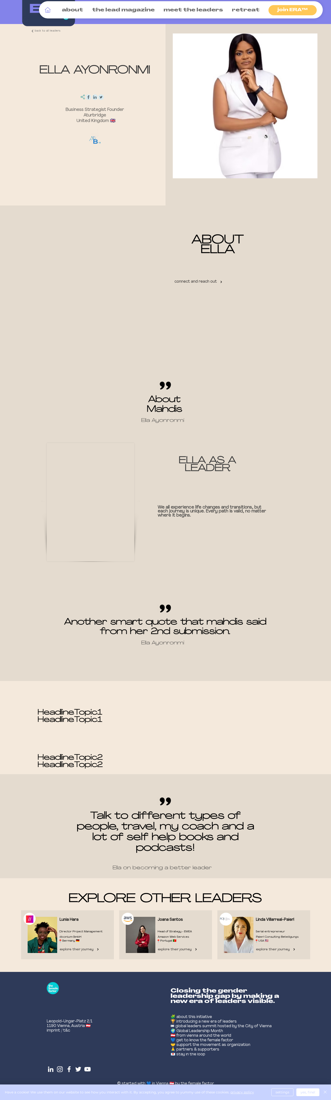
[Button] (66, 935)
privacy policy (242, 1092)
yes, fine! (307, 1092)
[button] (71, 10)
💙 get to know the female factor (202, 1040)
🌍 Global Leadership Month (197, 1031)
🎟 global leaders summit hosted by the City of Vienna (221, 1026)
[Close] (325, 1092)
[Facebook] (69, 1069)
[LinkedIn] (51, 1069)
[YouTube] (87, 1069)
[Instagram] (60, 1069)
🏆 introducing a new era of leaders (204, 1022)
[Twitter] (78, 1069)
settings (282, 1092)
